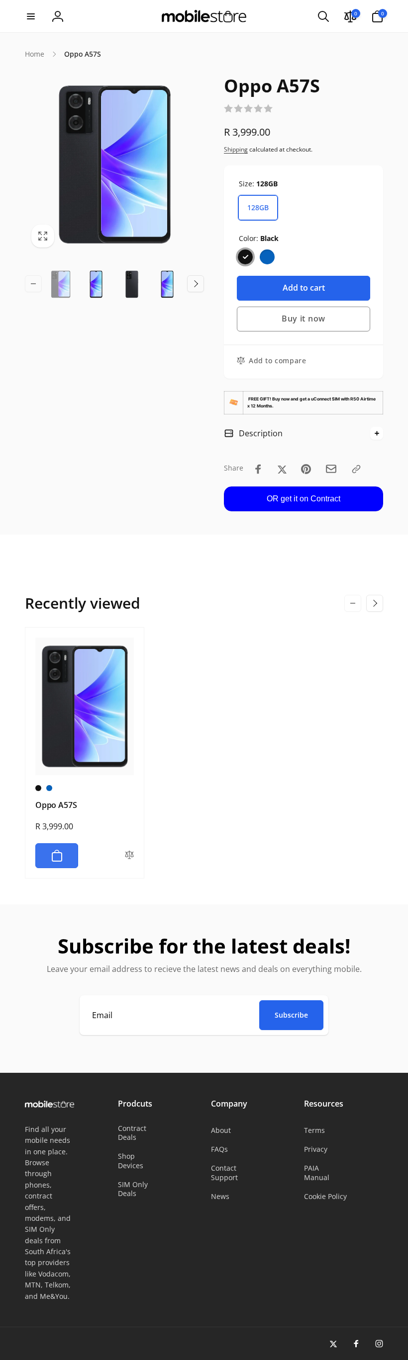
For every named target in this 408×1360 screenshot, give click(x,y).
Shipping (236, 149)
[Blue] (267, 256)
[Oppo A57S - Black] (38, 788)
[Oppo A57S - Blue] (49, 788)
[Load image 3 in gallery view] (131, 284)
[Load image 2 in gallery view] (96, 284)
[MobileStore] (49, 1104)
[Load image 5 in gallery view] (167, 284)
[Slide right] (195, 283)
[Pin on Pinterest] (306, 469)
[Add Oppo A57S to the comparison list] (129, 855)
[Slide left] (33, 283)
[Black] (245, 256)
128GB (258, 207)
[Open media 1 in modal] (114, 164)
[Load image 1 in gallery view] (60, 284)
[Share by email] (331, 469)
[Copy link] (356, 469)
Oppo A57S (56, 805)
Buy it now (303, 318)
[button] (31, 16)
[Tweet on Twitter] (282, 469)
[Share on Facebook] (258, 469)
